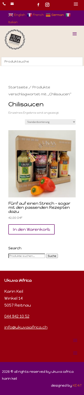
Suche (52, 255)
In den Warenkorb (31, 229)
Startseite (18, 87)
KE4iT (77, 385)
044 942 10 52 (16, 316)
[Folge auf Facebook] (38, 4)
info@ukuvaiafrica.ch (26, 327)
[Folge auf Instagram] (47, 5)
